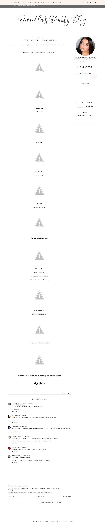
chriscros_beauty (16, 403)
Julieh (13, 426)
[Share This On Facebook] (62, 393)
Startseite (40, 496)
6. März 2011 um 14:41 (20, 447)
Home (11, 2)
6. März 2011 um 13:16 (26, 403)
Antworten (14, 411)
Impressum (27, 2)
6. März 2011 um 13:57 (20, 415)
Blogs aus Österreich (41, 2)
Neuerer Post (14, 496)
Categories (56, 2)
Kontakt (18, 2)
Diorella (14, 436)
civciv (13, 415)
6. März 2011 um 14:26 (23, 436)
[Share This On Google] (69, 393)
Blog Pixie (58, 521)
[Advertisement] (85, 136)
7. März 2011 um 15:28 (27, 455)
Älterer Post (66, 496)
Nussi (13, 447)
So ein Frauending (16, 455)
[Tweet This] (65, 393)
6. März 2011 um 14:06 (21, 426)
